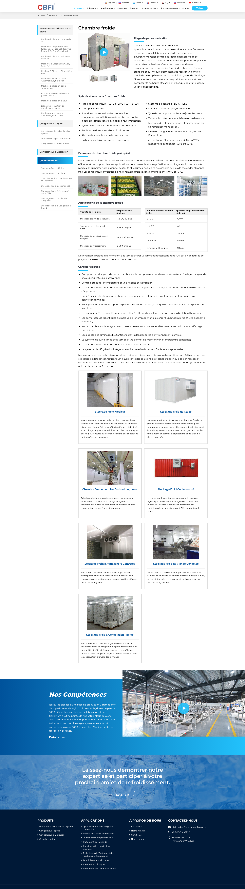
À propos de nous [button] (170, 8)
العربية (167, 2)
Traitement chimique (94, 864)
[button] (182, 733)
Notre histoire (138, 830)
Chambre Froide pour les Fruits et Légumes (110, 489)
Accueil (41, 15)
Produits (53, 15)
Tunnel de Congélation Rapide (56, 138)
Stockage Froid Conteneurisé (176, 489)
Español (139, 2)
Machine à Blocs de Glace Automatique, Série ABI (53, 79)
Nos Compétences (77, 694)
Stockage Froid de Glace (176, 411)
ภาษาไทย (181, 2)
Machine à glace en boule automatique (53, 87)
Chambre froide (49, 160)
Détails (54, 737)
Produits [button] (78, 8)
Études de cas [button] (149, 8)
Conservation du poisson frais (98, 837)
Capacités (122, 8)
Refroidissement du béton (96, 860)
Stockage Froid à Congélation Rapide (110, 634)
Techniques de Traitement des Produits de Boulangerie (98, 854)
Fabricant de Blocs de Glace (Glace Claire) (55, 94)
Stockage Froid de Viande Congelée (176, 563)
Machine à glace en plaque (54, 100)
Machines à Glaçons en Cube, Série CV (55, 64)
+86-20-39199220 (181, 832)
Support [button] (134, 8)
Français (154, 2)
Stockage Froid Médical (110, 411)
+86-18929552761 (181, 837)
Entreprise (136, 826)
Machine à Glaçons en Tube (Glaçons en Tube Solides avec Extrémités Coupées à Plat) (56, 48)
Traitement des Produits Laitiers (99, 868)
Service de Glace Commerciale (98, 833)
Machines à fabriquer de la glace (55, 30)
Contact (186, 8)
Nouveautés (137, 839)
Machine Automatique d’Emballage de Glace (52, 114)
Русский (125, 2)
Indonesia (196, 2)
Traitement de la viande (95, 842)
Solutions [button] (92, 8)
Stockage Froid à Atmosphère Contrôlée (110, 563)
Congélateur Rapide (51, 123)
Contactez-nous (183, 820)
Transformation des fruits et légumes (97, 847)
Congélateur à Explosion (54, 151)
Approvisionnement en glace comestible (98, 828)
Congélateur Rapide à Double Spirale (55, 132)
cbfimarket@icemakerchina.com (189, 827)
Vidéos (199, 8)
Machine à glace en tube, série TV (56, 40)
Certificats (136, 835)
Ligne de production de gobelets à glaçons (52, 107)
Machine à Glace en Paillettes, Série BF (55, 57)
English (111, 2)
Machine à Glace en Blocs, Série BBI (56, 72)
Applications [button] (107, 8)
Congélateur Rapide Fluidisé (55, 143)
